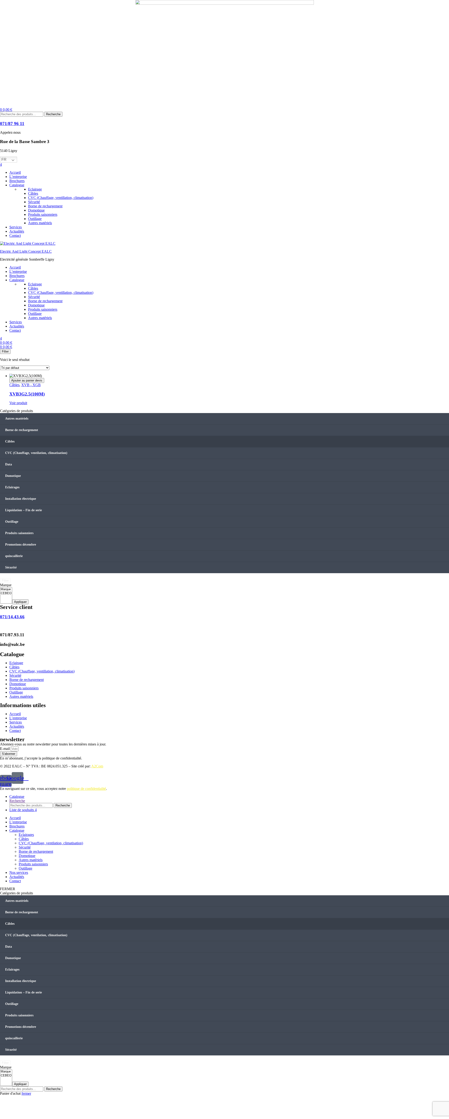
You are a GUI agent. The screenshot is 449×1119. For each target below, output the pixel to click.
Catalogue (16, 830)
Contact (15, 881)
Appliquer (20, 602)
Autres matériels (16, 418)
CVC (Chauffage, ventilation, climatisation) (36, 453)
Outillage (11, 521)
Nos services (18, 872)
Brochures (17, 826)
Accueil (15, 818)
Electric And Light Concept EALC (26, 251)
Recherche (53, 114)
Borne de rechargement (21, 430)
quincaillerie (14, 556)
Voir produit (18, 403)
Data (8, 464)
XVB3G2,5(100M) (27, 394)
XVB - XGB (31, 385)
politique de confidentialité (86, 789)
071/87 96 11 (12, 123)
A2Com (97, 766)
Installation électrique (20, 498)
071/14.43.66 (12, 616)
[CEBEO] (6, 593)
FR (4, 160)
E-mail (5, 749)
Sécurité (11, 567)
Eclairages (12, 487)
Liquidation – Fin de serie (23, 510)
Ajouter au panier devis (26, 380)
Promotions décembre (20, 544)
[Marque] (6, 589)
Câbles (14, 385)
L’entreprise (18, 822)
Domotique (13, 476)
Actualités (16, 877)
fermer (26, 1093)
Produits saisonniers (19, 533)
